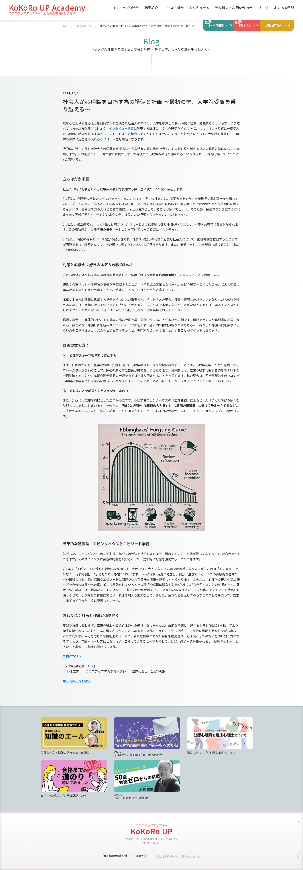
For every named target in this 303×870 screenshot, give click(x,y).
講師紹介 (151, 8)
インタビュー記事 (121, 128)
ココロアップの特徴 (123, 8)
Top (65, 26)
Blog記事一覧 (83, 26)
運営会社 (142, 856)
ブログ (263, 8)
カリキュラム (199, 8)
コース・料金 (173, 8)
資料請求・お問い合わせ (233, 8)
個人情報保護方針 (115, 856)
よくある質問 (284, 8)
